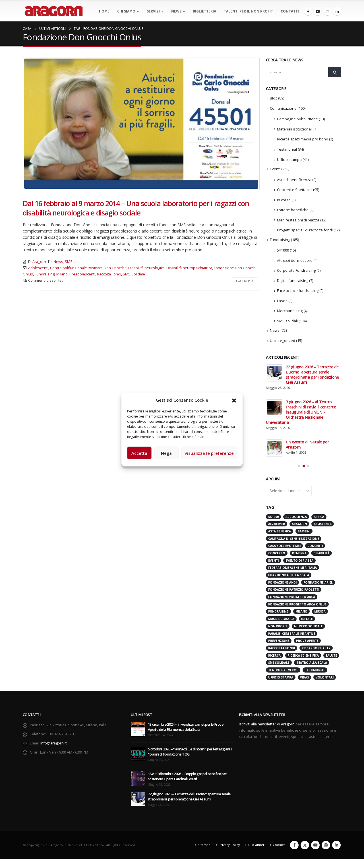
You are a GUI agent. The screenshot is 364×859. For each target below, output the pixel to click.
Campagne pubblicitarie (297, 118)
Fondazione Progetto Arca (291, 597)
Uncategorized (282, 340)
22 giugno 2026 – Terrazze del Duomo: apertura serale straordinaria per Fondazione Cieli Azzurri (313, 374)
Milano (62, 274)
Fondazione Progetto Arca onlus (297, 604)
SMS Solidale (134, 274)
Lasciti (282, 300)
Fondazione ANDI (282, 582)
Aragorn (39, 261)
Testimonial (287, 149)
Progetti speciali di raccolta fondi (305, 230)
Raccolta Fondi (109, 274)
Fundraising (45, 274)
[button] (234, 400)
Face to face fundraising (297, 290)
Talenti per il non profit (248, 11)
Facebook (294, 845)
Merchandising (290, 310)
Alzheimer (276, 524)
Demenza (299, 553)
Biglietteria (204, 11)
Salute (331, 655)
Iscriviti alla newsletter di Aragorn (267, 724)
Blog (273, 98)
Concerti (315, 546)
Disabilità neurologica (146, 267)
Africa (319, 517)
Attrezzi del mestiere (295, 260)
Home (104, 11)
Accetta (139, 453)
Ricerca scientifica (303, 655)
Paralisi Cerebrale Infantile (291, 634)
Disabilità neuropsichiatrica (189, 267)
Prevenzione (278, 641)
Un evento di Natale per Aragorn (307, 444)
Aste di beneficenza (294, 179)
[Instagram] (327, 11)
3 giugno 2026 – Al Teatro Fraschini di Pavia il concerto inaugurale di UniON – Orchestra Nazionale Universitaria (301, 412)
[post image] (141, 123)
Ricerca (274, 655)
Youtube (315, 845)
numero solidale (308, 626)
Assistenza (323, 524)
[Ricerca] (334, 72)
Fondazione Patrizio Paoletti (293, 590)
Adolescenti (38, 267)
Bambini (304, 531)
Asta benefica (279, 531)
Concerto (276, 553)
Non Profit (277, 626)
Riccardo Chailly (316, 648)
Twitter (305, 845)
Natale (307, 619)
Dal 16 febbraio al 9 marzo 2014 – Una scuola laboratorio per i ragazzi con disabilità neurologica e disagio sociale (136, 207)
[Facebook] (308, 11)
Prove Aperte (307, 641)
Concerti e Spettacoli (294, 189)
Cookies (279, 845)
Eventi (275, 168)
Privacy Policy (229, 845)
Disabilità (321, 553)
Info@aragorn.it (53, 743)
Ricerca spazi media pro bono (302, 139)
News (176, 11)
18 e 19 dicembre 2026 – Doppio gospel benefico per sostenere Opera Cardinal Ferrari (187, 776)
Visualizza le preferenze (209, 453)
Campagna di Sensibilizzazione (293, 539)
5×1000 (283, 250)
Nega (166, 453)
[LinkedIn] (337, 11)
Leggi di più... (245, 281)
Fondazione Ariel (318, 582)
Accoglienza (296, 517)
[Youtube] (318, 11)
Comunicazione (283, 108)
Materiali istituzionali (295, 129)
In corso (284, 199)
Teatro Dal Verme (283, 670)
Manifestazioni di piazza (298, 220)
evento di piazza (299, 561)
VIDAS (304, 677)
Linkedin (336, 845)
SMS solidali (75, 261)
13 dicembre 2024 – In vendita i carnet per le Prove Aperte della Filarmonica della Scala (185, 727)
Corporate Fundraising (296, 270)
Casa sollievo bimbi (284, 546)
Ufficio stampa (289, 159)
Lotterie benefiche (293, 209)
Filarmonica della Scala (288, 575)
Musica (320, 611)
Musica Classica (281, 619)
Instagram (326, 845)
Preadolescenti (82, 274)
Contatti (290, 11)
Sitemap (204, 845)
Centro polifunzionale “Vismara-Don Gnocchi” (88, 267)
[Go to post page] (274, 373)
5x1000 (273, 517)
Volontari (325, 677)
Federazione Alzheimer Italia (292, 568)
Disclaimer (256, 845)
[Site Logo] (53, 11)
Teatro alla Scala (311, 663)
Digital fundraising (292, 280)
